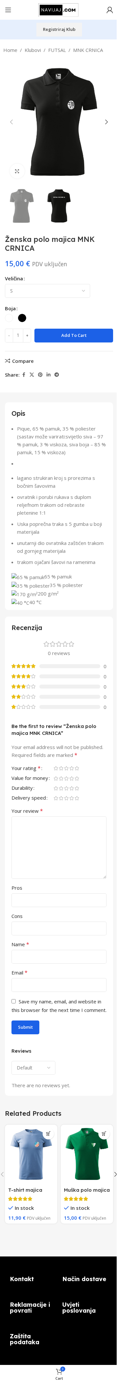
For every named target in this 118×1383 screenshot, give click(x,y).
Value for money (29, 778)
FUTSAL (57, 50)
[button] (11, 122)
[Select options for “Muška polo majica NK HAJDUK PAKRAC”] (104, 1133)
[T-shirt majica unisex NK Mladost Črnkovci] (31, 1154)
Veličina (14, 278)
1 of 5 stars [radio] (55, 768)
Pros (16, 887)
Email (19, 972)
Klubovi (33, 50)
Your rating (26, 768)
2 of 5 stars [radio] (61, 768)
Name (20, 944)
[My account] (109, 9)
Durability (22, 788)
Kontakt (22, 1279)
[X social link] (32, 374)
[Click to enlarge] (17, 171)
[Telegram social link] (56, 374)
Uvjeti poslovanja (79, 1307)
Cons (17, 916)
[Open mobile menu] (8, 9)
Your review (27, 810)
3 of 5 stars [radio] (66, 768)
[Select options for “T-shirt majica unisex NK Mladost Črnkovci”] (48, 1133)
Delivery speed (28, 798)
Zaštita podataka (24, 1339)
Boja (10, 308)
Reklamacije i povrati (30, 1307)
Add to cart (74, 335)
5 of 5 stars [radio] (76, 768)
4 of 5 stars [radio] (71, 768)
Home (10, 50)
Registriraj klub (59, 29)
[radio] (9, 318)
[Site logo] (59, 9)
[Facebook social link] (24, 374)
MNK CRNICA (88, 50)
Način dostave (84, 1279)
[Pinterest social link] (40, 374)
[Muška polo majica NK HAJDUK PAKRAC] (87, 1154)
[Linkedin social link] (48, 374)
